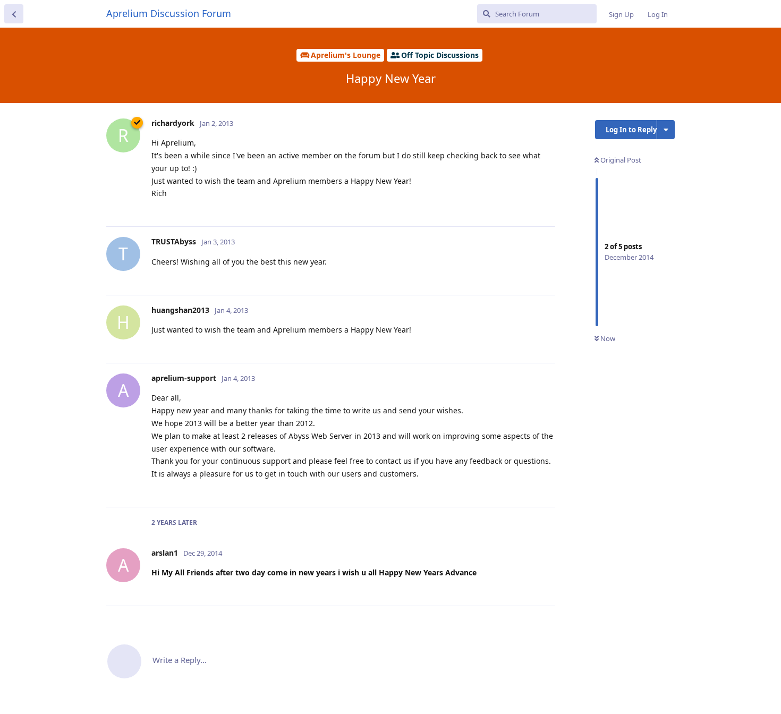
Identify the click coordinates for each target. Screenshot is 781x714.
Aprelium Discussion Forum (168, 13)
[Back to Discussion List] (13, 13)
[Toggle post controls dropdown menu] (545, 206)
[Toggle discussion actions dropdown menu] (666, 129)
